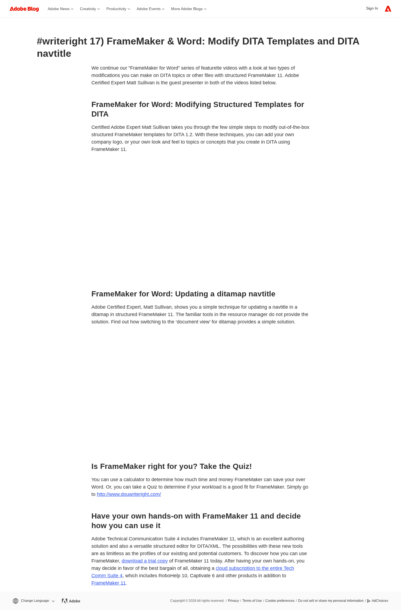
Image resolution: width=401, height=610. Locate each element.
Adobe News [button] (59, 9)
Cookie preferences (280, 601)
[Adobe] (388, 8)
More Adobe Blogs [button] (187, 9)
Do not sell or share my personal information (331, 601)
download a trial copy (145, 561)
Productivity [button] (116, 9)
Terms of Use (252, 601)
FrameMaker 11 (108, 583)
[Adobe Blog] (27, 8)
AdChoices (380, 601)
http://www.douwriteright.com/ (129, 494)
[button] (33, 601)
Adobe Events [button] (149, 9)
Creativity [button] (88, 9)
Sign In (372, 8)
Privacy (233, 601)
